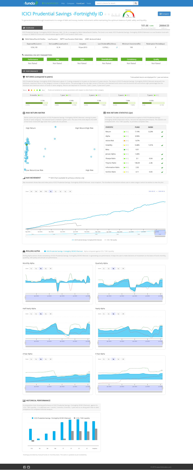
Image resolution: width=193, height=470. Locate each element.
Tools (89, 3)
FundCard (80, 3)
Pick (63, 3)
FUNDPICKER (50, 3)
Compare (70, 3)
